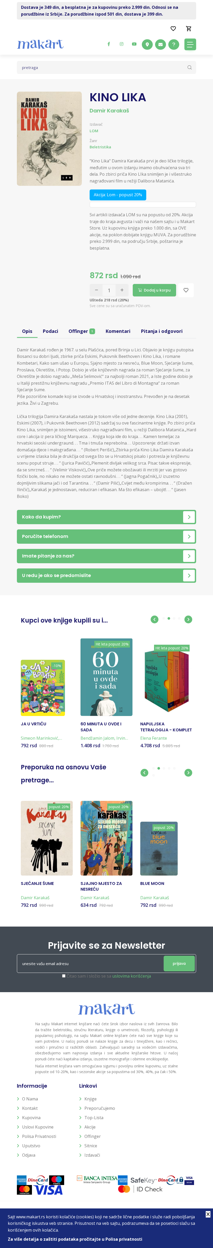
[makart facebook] (109, 44)
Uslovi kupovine (38, 1127)
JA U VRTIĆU (33, 724)
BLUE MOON (152, 883)
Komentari (117, 331)
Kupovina (31, 1117)
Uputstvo (31, 1145)
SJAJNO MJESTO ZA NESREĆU (101, 886)
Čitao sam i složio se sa (108, 976)
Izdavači (92, 1155)
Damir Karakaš (109, 110)
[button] (154, 619)
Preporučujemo (99, 1108)
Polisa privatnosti (39, 1136)
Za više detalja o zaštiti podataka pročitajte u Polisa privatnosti (75, 1239)
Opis (27, 331)
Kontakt (30, 1108)
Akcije (90, 1127)
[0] (189, 28)
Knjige (90, 1098)
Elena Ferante (153, 738)
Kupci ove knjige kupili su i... (64, 620)
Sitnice (90, 1145)
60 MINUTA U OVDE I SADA (101, 727)
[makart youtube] (134, 44)
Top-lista (93, 1117)
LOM (94, 130)
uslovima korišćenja (131, 976)
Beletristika (100, 146)
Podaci (50, 331)
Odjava (28, 1155)
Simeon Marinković (39, 738)
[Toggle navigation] (190, 44)
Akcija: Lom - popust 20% (118, 195)
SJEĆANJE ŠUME (37, 883)
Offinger (81, 331)
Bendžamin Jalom (97, 738)
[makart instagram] (121, 44)
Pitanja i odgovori (162, 331)
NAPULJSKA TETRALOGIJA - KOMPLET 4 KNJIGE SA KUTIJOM (166, 727)
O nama (30, 1098)
